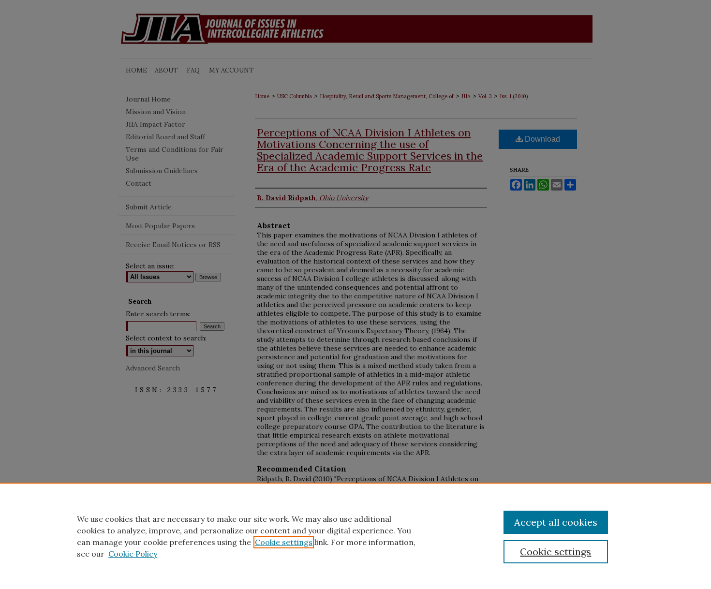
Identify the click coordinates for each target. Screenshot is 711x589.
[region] (355, 536)
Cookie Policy (132, 554)
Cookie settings (283, 542)
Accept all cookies (555, 522)
